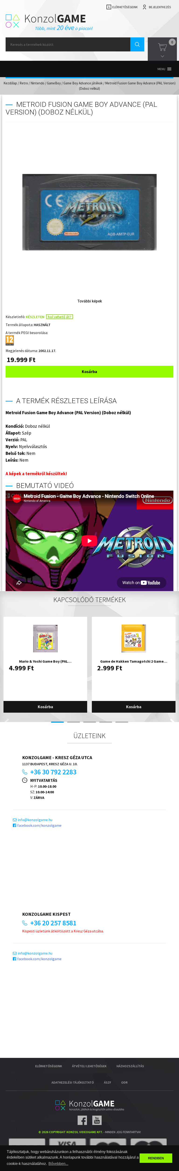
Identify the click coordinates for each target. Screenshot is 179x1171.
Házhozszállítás (130, 1066)
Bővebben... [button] (58, 1164)
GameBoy (54, 83)
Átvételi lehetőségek (89, 1066)
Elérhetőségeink (125, 7)
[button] (161, 69)
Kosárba (89, 371)
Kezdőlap (10, 83)
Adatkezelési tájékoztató (73, 1082)
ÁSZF (107, 1082)
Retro (24, 83)
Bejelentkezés (160, 7)
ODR (124, 1082)
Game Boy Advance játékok (83, 83)
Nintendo (37, 83)
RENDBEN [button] (156, 1158)
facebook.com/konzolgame (39, 825)
